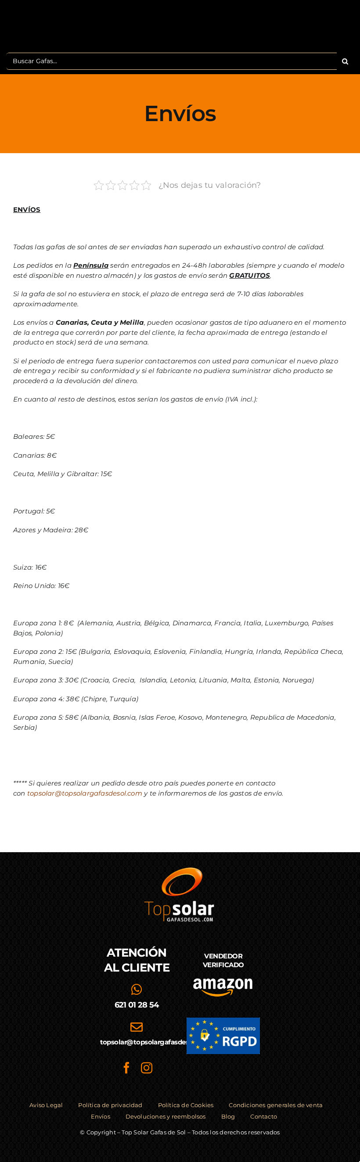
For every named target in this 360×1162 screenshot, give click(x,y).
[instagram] (146, 1067)
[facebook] (126, 1067)
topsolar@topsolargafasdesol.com (84, 793)
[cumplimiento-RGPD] (223, 1021)
